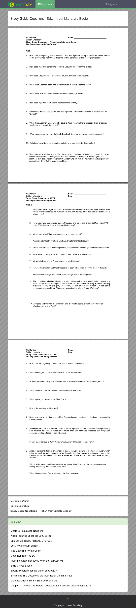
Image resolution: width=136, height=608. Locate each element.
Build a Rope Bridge (21, 565)
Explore (45, 4)
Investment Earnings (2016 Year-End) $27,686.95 (37, 560)
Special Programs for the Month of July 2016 (34, 570)
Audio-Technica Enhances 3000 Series (31, 535)
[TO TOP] (68, 598)
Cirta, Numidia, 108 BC (23, 555)
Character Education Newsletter (27, 530)
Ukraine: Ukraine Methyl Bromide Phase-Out (34, 580)
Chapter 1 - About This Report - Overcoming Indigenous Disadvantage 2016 (51, 585)
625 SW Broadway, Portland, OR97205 (31, 540)
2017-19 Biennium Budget (24, 545)
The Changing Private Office (26, 550)
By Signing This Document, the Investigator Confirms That (41, 575)
